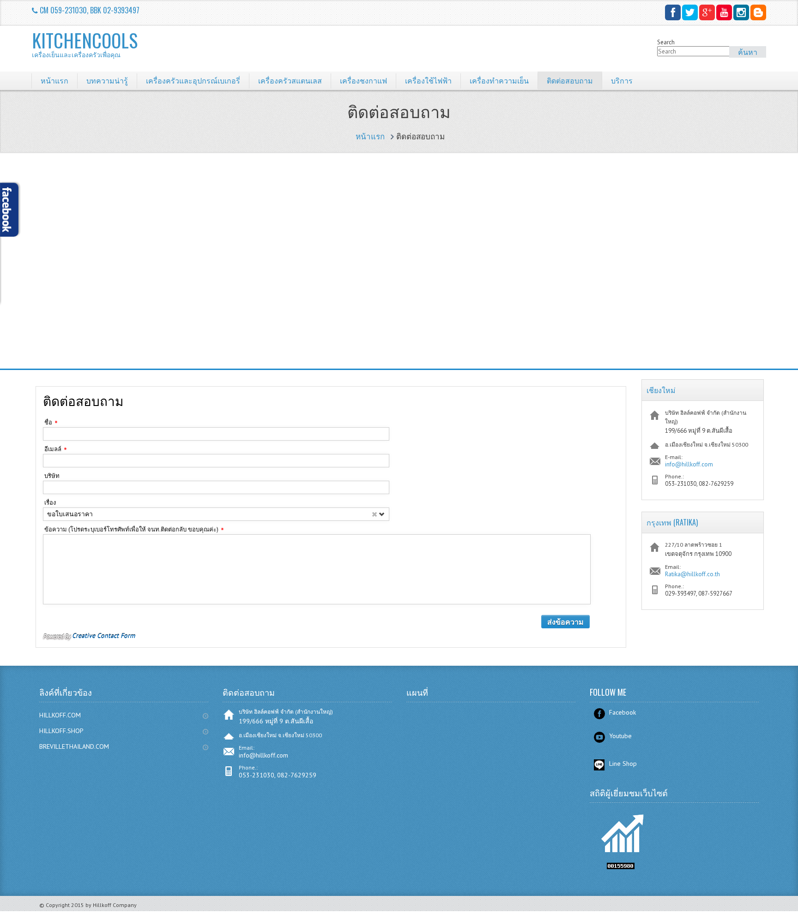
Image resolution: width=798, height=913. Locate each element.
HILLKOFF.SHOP (61, 731)
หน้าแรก (370, 136)
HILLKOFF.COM (60, 715)
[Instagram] (741, 12)
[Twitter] (689, 12)
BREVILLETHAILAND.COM (74, 746)
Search (666, 42)
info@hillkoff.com (689, 464)
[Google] (707, 12)
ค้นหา (747, 51)
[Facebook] (672, 12)
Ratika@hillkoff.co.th (692, 574)
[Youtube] (724, 12)
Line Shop (623, 763)
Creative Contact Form (103, 636)
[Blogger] (758, 12)
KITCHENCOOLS (85, 44)
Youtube (620, 736)
